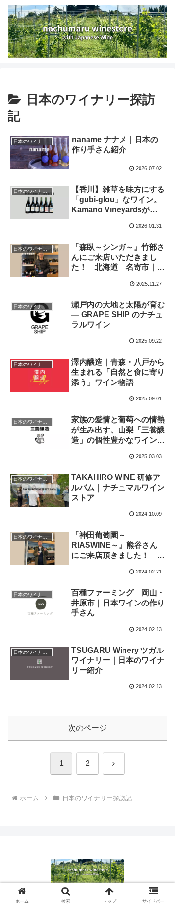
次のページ (87, 728)
